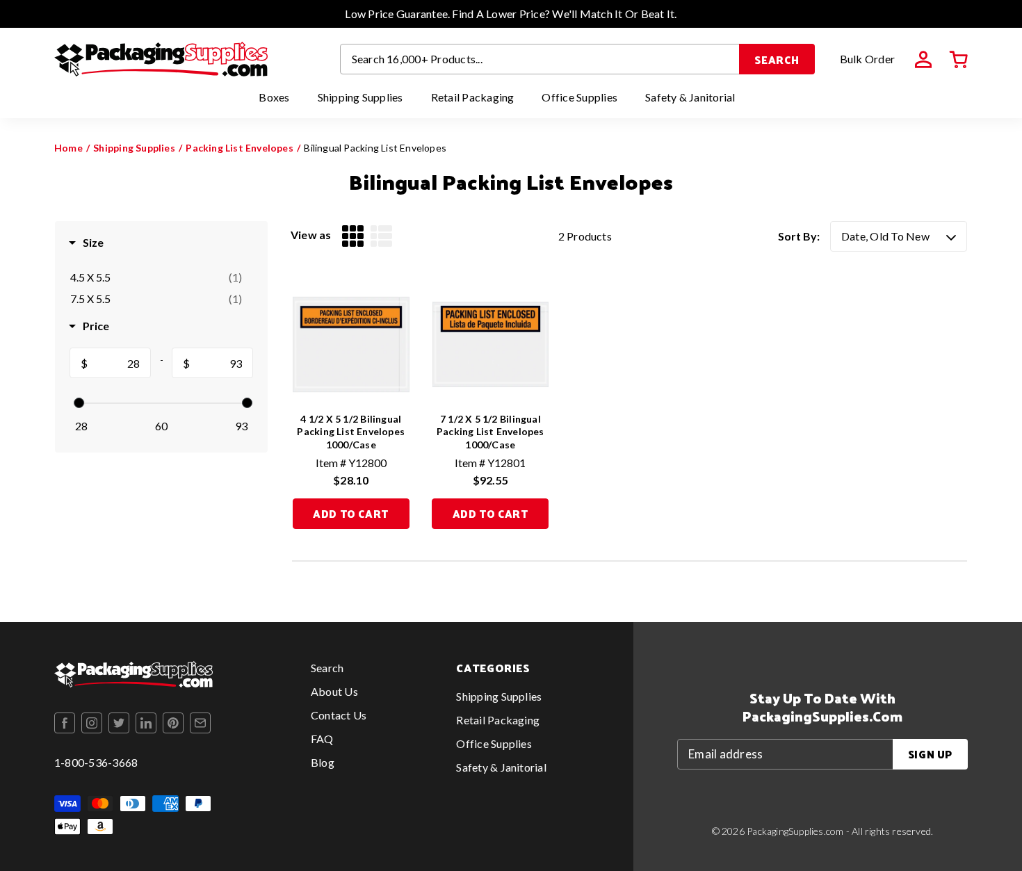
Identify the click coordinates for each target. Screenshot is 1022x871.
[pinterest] (173, 723)
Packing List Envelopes (239, 148)
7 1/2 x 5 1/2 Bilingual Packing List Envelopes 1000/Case (490, 431)
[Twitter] (118, 723)
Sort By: (799, 236)
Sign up (930, 753)
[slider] (79, 403)
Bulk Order (867, 58)
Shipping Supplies (134, 148)
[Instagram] (91, 723)
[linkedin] (146, 723)
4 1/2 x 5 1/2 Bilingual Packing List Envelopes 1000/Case (351, 431)
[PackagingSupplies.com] (161, 59)
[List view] (381, 236)
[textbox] (119, 363)
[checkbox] (156, 277)
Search (777, 59)
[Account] (923, 59)
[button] (959, 60)
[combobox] (540, 59)
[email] (200, 723)
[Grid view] (353, 236)
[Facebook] (64, 723)
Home (68, 148)
